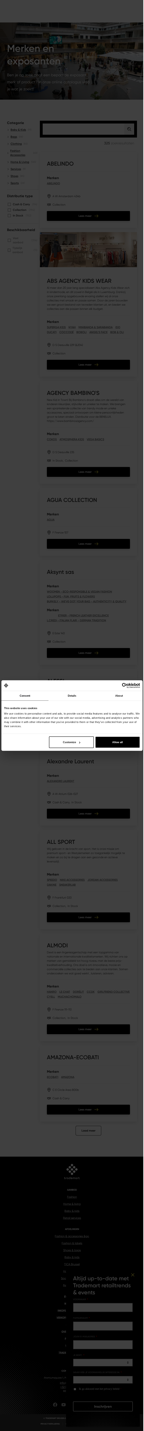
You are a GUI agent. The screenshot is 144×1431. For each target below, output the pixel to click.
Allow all (117, 742)
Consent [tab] (25, 695)
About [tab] (119, 695)
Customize (69, 742)
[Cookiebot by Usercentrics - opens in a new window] (124, 685)
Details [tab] (72, 695)
